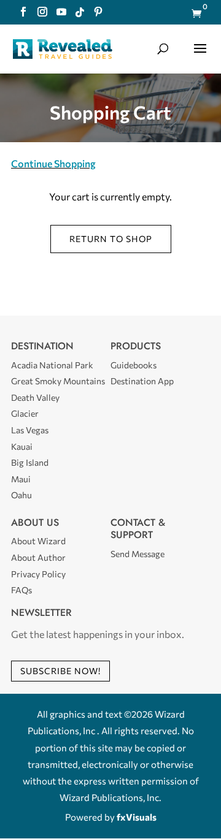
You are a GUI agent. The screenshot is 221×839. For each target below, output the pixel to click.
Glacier (25, 413)
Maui (21, 479)
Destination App (142, 381)
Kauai (22, 446)
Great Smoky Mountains (58, 381)
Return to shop (110, 238)
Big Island (29, 462)
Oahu (21, 495)
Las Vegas (29, 430)
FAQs (21, 590)
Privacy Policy (38, 574)
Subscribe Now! (60, 671)
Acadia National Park (52, 365)
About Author (38, 557)
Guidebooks (133, 365)
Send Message (137, 554)
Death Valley (35, 397)
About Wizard (38, 541)
